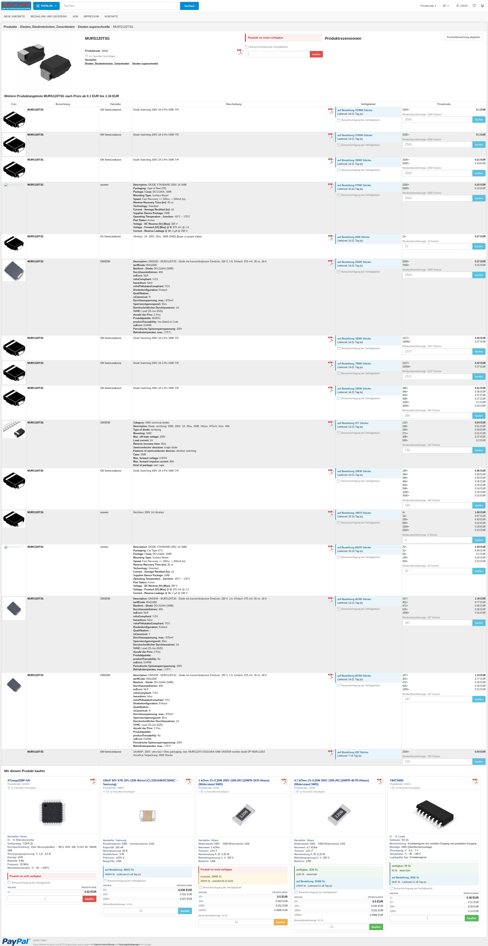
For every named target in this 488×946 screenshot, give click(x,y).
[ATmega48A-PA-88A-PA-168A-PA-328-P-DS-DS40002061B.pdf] (93, 782)
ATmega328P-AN (18, 780)
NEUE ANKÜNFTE (14, 16)
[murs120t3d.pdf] (331, 111)
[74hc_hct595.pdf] (476, 782)
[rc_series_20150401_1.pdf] (285, 782)
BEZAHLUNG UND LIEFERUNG (49, 16)
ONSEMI (105, 261)
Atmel (23, 836)
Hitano (214, 840)
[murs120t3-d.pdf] (240, 52)
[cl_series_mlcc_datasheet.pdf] (189, 782)
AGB (75, 16)
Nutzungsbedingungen (129, 944)
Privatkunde (427, 5)
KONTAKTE (111, 16)
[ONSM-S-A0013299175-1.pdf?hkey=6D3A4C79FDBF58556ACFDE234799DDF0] (331, 263)
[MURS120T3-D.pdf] (331, 238)
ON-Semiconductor (110, 751)
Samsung (121, 840)
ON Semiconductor (110, 109)
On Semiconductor (110, 236)
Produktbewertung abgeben (463, 37)
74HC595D (397, 780)
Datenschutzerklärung (104, 944)
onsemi (104, 184)
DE (444, 5)
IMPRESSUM (91, 16)
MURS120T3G (35, 109)
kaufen (316, 54)
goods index (40, 940)
